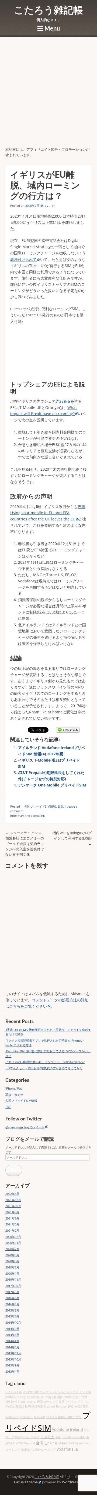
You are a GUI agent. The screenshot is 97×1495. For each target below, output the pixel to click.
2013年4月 (12, 1371)
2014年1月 (12, 1347)
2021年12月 (13, 1200)
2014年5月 (12, 1335)
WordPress (70, 1482)
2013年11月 (13, 1353)
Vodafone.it (72, 1397)
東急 (86, 1406)
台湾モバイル (47, 1442)
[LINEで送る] (68, 730)
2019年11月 (13, 1279)
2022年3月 (12, 1194)
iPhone (67, 1437)
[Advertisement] (48, 95)
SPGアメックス (68, 1392)
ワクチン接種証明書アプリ (64, 1417)
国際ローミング (47, 1402)
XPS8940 (11, 1402)
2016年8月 (12, 1298)
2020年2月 (12, 1267)
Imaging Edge (54, 1397)
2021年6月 (12, 1218)
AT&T (63, 1443)
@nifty (10, 1406)
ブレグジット (48, 1392)
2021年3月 (12, 1224)
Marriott (39, 1417)
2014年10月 (13, 1322)
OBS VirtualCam (79, 1443)
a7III (82, 1392)
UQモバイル (13, 1392)
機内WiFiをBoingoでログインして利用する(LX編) (72, 838)
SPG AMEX (75, 1406)
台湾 (84, 1397)
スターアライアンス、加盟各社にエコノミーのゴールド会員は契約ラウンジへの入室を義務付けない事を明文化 (25, 844)
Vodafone (12, 1417)
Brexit (22, 1402)
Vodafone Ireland (67, 1429)
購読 (14, 1170)
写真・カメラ (14, 1095)
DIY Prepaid (31, 1392)
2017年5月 (12, 1292)
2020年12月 (13, 1237)
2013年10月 (13, 1359)
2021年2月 (12, 1230)
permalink (38, 816)
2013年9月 (12, 1365)
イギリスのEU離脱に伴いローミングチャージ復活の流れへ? (45, 1062)
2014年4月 (12, 1341)
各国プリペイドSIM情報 (40, 806)
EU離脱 (30, 1406)
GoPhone (27, 1449)
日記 (61, 806)
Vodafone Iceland (27, 1437)
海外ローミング (45, 1449)
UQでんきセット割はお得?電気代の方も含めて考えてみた (43, 1068)
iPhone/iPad (14, 1088)
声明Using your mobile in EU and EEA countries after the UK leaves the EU (47, 513)
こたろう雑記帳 (48, 10)
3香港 (39, 1406)
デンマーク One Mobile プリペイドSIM (52, 785)
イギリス (83, 1402)
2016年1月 (12, 1304)
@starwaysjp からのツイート (24, 1127)
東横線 (19, 1406)
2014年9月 (12, 1329)
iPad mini (26, 1417)
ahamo (31, 1402)
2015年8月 (12, 1310)
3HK (58, 1437)
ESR (88, 1392)
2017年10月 (13, 1286)
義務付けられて (23, 259)
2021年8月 (12, 1212)
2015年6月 (12, 1316)
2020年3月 (12, 1261)
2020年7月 (12, 1249)
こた (52, 206)
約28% (61, 401)
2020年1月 (12, 1273)
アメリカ (47, 1437)
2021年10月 (13, 1206)
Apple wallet (35, 1397)
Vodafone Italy (15, 1397)
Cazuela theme (26, 1482)
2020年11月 (13, 1243)
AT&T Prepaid (25, 1443)
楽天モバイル (68, 1402)
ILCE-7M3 (78, 1437)
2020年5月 (12, 1255)
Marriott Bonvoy (55, 1406)
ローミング (12, 1449)
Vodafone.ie (67, 1449)
